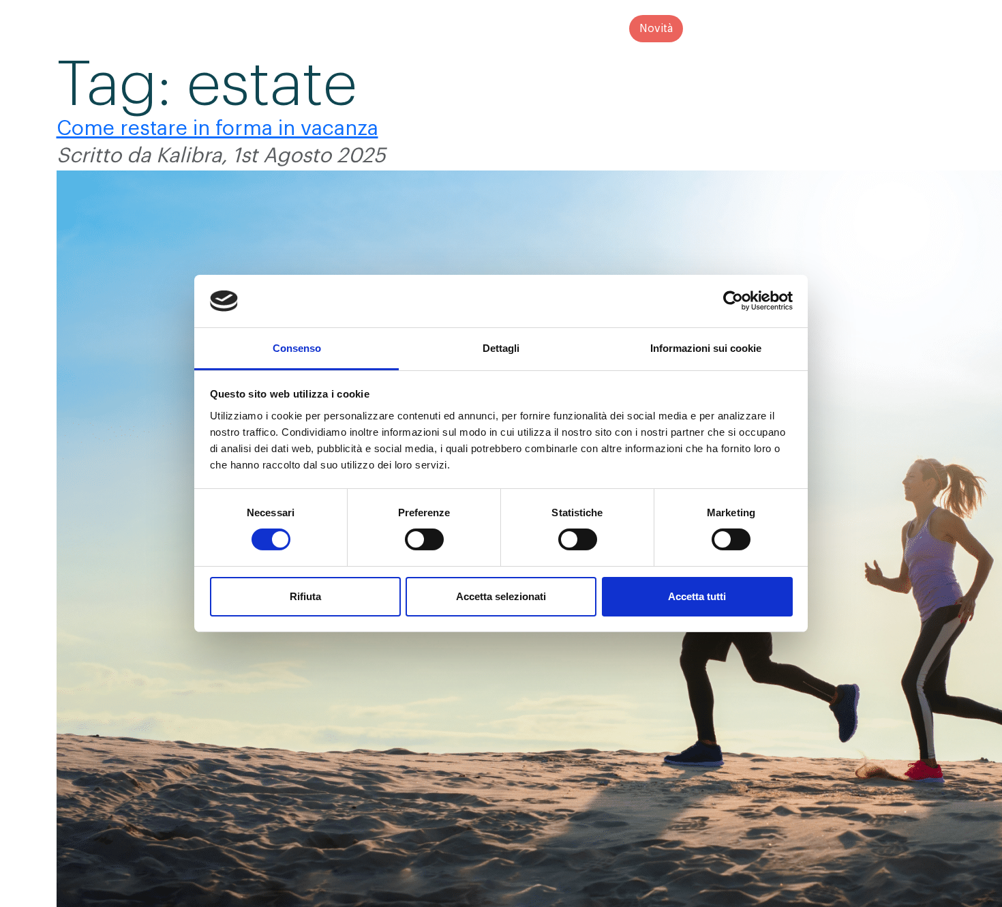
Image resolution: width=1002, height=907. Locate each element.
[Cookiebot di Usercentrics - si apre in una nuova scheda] (733, 301)
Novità (656, 28)
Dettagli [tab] (501, 348)
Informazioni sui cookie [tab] (705, 348)
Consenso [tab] (297, 348)
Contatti (724, 28)
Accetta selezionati (501, 596)
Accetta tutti (697, 596)
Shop (595, 28)
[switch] (424, 539)
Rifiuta (305, 596)
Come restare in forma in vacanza (217, 128)
